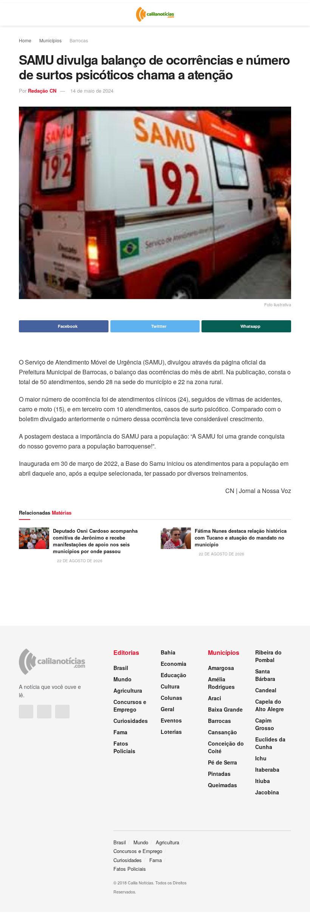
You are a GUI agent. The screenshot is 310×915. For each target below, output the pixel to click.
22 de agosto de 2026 (79, 560)
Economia (173, 663)
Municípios (50, 40)
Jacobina (267, 792)
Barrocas (79, 40)
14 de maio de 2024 (91, 90)
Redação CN (42, 90)
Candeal (265, 690)
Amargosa (221, 668)
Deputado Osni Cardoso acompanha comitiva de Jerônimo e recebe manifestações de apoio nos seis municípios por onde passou (95, 541)
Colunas (171, 697)
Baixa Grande (225, 709)
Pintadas (219, 773)
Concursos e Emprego (129, 705)
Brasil (120, 668)
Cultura (170, 686)
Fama (120, 732)
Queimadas (222, 785)
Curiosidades (130, 720)
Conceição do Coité (226, 747)
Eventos (171, 720)
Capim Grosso (264, 724)
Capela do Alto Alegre (269, 705)
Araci (214, 698)
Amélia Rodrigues (221, 682)
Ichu (261, 758)
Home (25, 40)
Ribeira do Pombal (268, 656)
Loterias (171, 731)
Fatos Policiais (124, 747)
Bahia (168, 652)
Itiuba (262, 781)
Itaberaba (267, 769)
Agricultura (127, 690)
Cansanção (222, 732)
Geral (167, 709)
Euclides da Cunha (270, 743)
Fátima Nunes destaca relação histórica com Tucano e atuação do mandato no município (241, 537)
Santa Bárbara (265, 674)
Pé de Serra (222, 762)
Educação (173, 675)
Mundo (122, 679)
